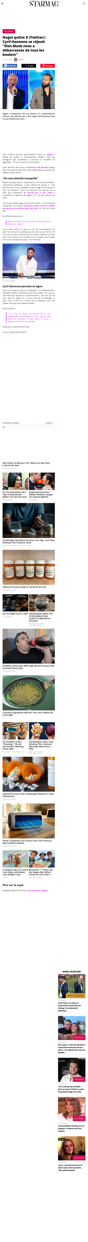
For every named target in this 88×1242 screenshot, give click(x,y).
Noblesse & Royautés (76, 996)
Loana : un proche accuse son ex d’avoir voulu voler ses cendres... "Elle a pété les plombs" (70, 1167)
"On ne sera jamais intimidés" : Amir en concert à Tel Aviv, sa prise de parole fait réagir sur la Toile (71, 1089)
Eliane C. (22, 60)
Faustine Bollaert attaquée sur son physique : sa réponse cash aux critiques (71, 1128)
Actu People (79, 1037)
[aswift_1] (44, 23)
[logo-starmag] (44, 4)
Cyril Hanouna (34, 890)
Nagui (50, 154)
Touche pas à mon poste (39, 193)
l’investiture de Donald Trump (40, 167)
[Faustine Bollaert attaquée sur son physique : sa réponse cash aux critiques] (71, 1109)
